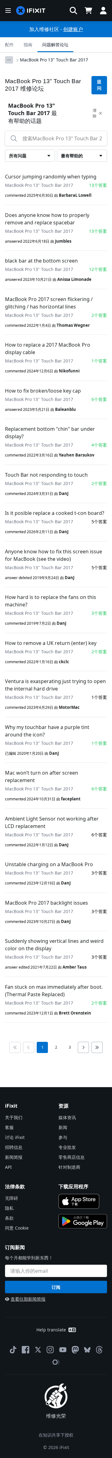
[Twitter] (38, 1349)
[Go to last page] (97, 1047)
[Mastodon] (75, 1349)
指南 (28, 44)
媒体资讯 (67, 1117)
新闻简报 (13, 1157)
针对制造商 (69, 1167)
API (8, 1167)
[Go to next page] (83, 1047)
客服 (9, 1127)
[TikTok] (13, 1349)
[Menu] (8, 10)
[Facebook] (25, 1349)
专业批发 (67, 1147)
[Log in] (103, 10)
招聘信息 (13, 1147)
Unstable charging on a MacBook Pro (49, 864)
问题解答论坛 (55, 44)
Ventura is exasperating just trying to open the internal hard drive (55, 685)
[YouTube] (63, 1349)
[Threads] (99, 1349)
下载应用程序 (73, 1186)
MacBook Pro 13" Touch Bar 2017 (54, 60)
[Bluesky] (87, 1350)
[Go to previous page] (28, 1047)
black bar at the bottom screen (41, 260)
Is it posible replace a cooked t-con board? (54, 513)
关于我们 (13, 1117)
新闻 (62, 1127)
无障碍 (11, 1198)
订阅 (56, 1287)
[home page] (30, 10)
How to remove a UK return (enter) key (50, 643)
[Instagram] (50, 1349)
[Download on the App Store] (78, 1201)
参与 (62, 1137)
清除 (94, 113)
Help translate (51, 1330)
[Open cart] (88, 10)
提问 (99, 85)
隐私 (9, 1208)
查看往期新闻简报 (28, 1299)
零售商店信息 (71, 1157)
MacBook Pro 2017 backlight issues (46, 902)
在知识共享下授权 (56, 1435)
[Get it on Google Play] (82, 1221)
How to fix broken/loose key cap (43, 390)
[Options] (9, 60)
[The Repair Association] (56, 1362)
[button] (73, 10)
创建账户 (73, 29)
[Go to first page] (15, 1047)
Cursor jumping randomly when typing (50, 176)
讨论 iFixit (15, 1137)
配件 (9, 44)
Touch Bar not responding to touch (46, 474)
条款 (9, 1218)
